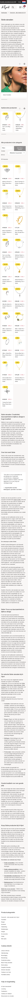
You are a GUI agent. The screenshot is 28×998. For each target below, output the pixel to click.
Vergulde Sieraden (6, 967)
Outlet (2, 936)
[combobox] (15, 7)
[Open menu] (20, 7)
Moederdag (4, 958)
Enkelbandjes (4, 929)
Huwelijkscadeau (5, 974)
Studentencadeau (5, 960)
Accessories (4, 934)
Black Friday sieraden (6, 962)
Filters (3, 148)
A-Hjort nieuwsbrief (6, 986)
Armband (3, 924)
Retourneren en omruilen (7, 996)
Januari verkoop (5, 950)
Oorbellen (3, 919)
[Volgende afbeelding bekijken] (24, 63)
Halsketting (4, 926)
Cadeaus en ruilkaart (6, 993)
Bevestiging (4, 955)
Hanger (3, 931)
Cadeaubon (4, 991)
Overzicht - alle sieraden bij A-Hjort (10, 917)
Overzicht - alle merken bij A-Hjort (18, 12)
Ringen (3, 922)
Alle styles (3, 938)
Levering (3, 989)
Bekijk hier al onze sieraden (8, 889)
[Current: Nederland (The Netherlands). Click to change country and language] (24, 2)
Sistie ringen (10, 685)
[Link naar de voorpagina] (5, 7)
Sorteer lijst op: (3, 152)
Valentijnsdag (4, 953)
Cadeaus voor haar (6, 972)
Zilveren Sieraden (5, 969)
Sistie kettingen (17, 685)
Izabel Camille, (17, 499)
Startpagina (4, 12)
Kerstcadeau (4, 965)
